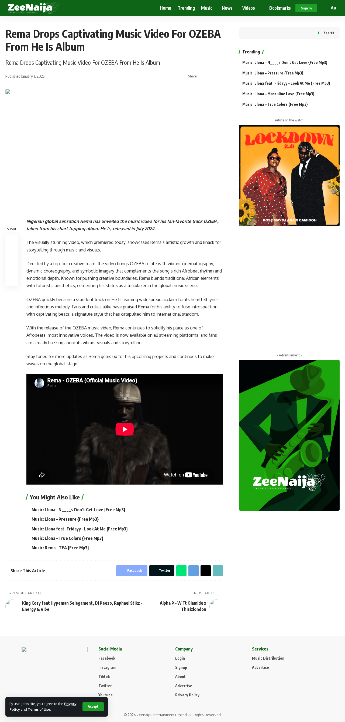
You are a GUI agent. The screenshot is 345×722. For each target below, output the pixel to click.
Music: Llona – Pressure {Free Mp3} (65, 519)
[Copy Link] (219, 76)
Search (329, 33)
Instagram (107, 667)
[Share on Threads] (206, 570)
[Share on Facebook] (202, 76)
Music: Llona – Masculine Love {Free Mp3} (278, 93)
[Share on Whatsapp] (181, 570)
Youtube (105, 695)
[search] (324, 8)
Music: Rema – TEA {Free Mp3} (60, 547)
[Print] (11, 280)
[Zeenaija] (33, 8)
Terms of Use (39, 709)
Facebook (106, 658)
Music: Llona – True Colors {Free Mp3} (67, 538)
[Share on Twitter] (211, 76)
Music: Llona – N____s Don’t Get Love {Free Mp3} (78, 509)
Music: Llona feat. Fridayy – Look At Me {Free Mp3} (80, 529)
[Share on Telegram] (193, 570)
